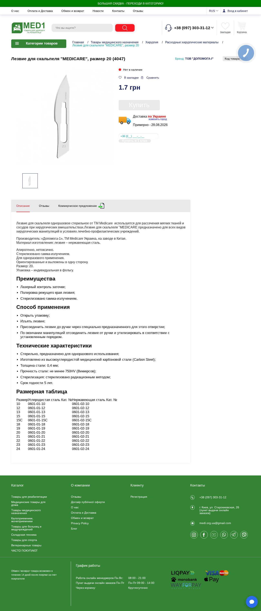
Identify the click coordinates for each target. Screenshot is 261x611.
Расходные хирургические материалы (192, 42)
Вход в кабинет (238, 10)
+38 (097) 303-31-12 (212, 497)
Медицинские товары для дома (28, 503)
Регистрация (138, 496)
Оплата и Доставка (41, 10)
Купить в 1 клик (134, 140)
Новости (98, 10)
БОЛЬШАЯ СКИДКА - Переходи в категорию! (131, 3)
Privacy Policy (80, 523)
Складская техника (23, 534)
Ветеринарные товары (26, 545)
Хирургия (151, 42)
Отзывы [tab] (44, 205)
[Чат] (252, 602)
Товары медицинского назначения (114, 42)
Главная (78, 42)
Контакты (118, 10)
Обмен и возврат (73, 10)
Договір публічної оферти (88, 502)
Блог (74, 528)
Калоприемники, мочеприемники (22, 520)
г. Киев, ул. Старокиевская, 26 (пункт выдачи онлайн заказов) (219, 510)
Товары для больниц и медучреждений (26, 528)
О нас (15, 10)
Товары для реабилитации (29, 496)
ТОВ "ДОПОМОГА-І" (199, 58)
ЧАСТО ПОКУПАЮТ (24, 550)
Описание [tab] (23, 205)
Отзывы (138, 10)
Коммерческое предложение (77, 205)
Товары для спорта (24, 540)
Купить (139, 105)
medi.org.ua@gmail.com (215, 523)
